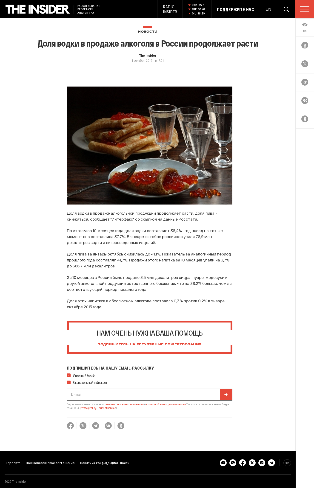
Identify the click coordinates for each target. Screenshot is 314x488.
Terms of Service (106, 407)
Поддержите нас (235, 9)
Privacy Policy (88, 407)
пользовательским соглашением (124, 404)
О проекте (12, 463)
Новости (147, 32)
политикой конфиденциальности (166, 404)
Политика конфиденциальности (105, 463)
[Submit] (226, 394)
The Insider (147, 55)
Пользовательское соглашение (50, 463)
